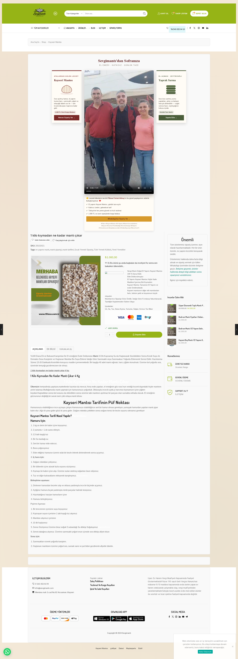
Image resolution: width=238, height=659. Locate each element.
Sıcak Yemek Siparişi (83, 250)
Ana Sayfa (35, 42)
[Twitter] (194, 28)
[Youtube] (203, 28)
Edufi (140, 648)
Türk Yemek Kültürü (102, 250)
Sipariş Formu (115, 28)
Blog (93, 28)
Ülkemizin (34, 387)
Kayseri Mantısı (54, 42)
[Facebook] (190, 28)
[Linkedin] (207, 28)
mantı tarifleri (68, 250)
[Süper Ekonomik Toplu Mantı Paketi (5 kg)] (171, 308)
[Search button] (144, 14)
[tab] (37, 349)
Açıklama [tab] (37, 349)
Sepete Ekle (140, 335)
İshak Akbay (119, 198)
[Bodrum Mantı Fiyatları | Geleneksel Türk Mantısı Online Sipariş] (171, 320)
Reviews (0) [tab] (65, 349)
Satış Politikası (96, 581)
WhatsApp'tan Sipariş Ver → (119, 219)
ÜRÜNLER (82, 28)
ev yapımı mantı (42, 250)
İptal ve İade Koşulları (99, 589)
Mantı (95, 356)
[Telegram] (187, 617)
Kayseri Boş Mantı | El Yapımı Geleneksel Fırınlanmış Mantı (192, 340)
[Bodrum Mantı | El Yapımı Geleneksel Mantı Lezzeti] (171, 331)
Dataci (121, 648)
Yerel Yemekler (118, 250)
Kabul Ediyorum (205, 652)
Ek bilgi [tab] (51, 349)
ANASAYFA (70, 28)
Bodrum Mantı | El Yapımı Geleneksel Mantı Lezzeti (192, 328)
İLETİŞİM (102, 28)
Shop (44, 42)
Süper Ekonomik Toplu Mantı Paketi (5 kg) (192, 305)
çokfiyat (113, 648)
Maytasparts (131, 648)
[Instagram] (199, 28)
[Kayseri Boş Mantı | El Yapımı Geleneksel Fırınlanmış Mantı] (171, 343)
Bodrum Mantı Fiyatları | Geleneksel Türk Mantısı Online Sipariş (192, 317)
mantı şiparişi (56, 250)
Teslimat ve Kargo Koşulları (102, 585)
